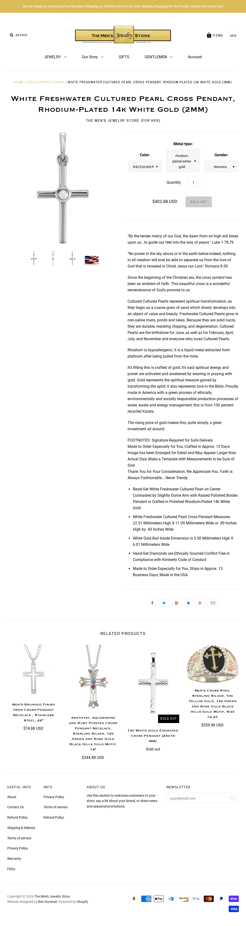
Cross (59, 82)
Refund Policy (17, 817)
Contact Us (15, 807)
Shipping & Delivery (21, 828)
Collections (38, 82)
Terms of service (19, 838)
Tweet (164, 603)
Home (19, 82)
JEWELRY (53, 57)
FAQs (11, 869)
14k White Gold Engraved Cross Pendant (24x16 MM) (152, 736)
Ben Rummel (47, 902)
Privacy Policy (17, 848)
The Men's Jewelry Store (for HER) (123, 120)
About (11, 797)
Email (213, 603)
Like (152, 603)
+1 (200, 603)
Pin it (177, 603)
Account (195, 57)
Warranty (14, 859)
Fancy (188, 603)
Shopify (82, 902)
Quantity (173, 182)
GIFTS (124, 57)
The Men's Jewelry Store (52, 896)
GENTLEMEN (156, 57)
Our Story (90, 57)
